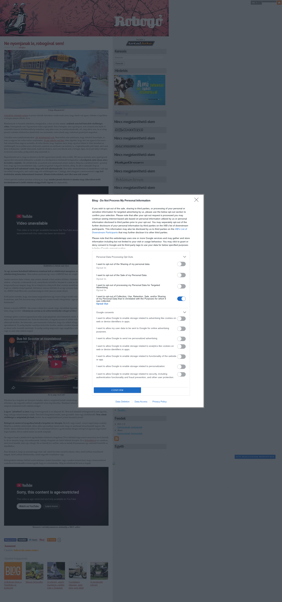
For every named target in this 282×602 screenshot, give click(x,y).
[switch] (181, 264)
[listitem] (141, 257)
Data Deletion (123, 401)
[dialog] (141, 301)
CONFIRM (117, 390)
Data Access (141, 401)
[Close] (197, 201)
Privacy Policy (159, 401)
